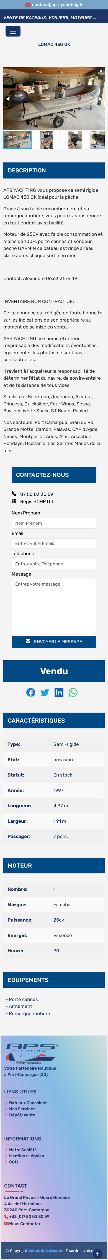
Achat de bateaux (45, 1250)
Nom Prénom (26, 513)
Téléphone (23, 553)
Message (21, 574)
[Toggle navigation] (13, 31)
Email (17, 533)
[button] (99, 72)
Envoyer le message (57, 641)
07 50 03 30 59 (36, 494)
